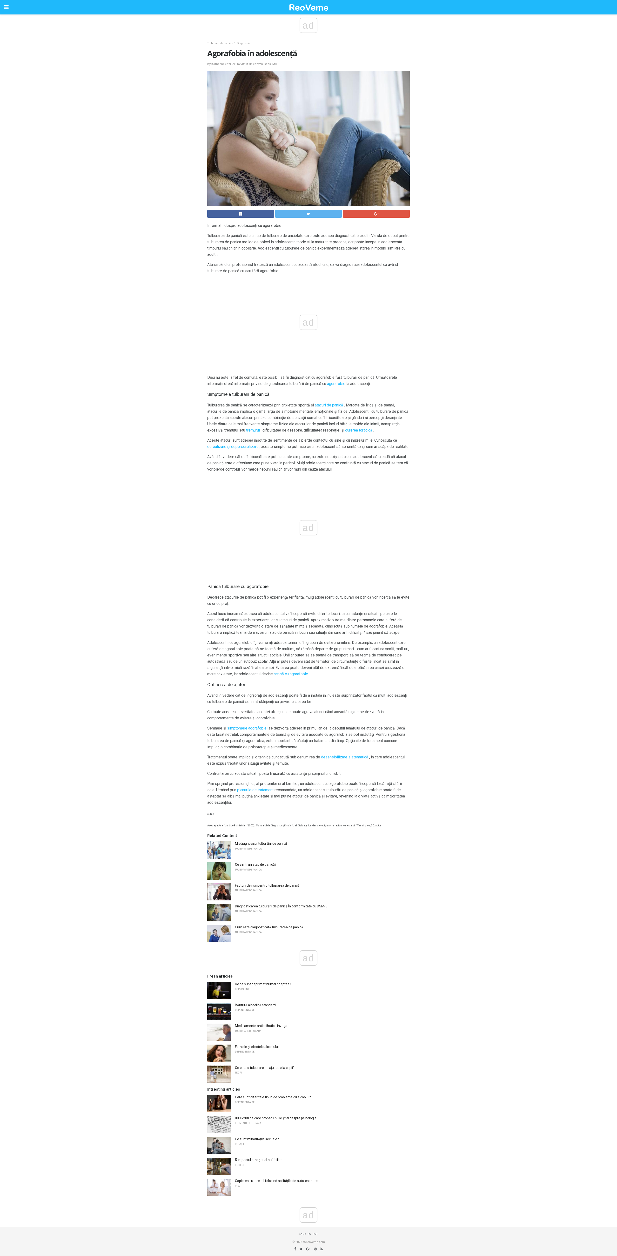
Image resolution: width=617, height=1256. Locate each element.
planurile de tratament (255, 790)
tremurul (253, 430)
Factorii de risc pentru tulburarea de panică (267, 885)
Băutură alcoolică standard (255, 1005)
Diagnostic (244, 43)
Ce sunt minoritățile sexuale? (257, 1139)
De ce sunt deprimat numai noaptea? (263, 984)
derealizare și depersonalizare (233, 446)
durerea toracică (358, 430)
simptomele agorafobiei (247, 728)
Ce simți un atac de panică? (255, 864)
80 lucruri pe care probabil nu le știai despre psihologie (275, 1118)
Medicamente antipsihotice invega (261, 1026)
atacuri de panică (329, 405)
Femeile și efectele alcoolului (257, 1047)
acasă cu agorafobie (291, 674)
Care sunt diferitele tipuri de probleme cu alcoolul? (273, 1097)
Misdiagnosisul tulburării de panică (261, 843)
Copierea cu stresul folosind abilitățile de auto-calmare (276, 1181)
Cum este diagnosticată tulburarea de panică (269, 927)
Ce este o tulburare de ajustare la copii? (265, 1068)
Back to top (309, 1234)
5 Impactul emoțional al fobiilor (258, 1160)
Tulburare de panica (220, 43)
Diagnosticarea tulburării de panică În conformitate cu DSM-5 (281, 906)
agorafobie (336, 383)
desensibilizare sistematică (344, 757)
